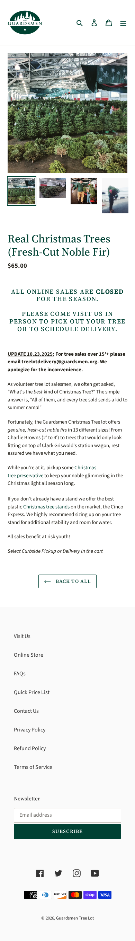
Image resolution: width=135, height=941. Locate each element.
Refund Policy (30, 748)
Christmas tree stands (46, 507)
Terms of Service (33, 767)
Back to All (72, 581)
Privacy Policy (29, 730)
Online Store (28, 655)
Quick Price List (32, 692)
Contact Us (26, 711)
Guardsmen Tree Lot (75, 918)
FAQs (20, 673)
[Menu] (123, 22)
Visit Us (22, 636)
